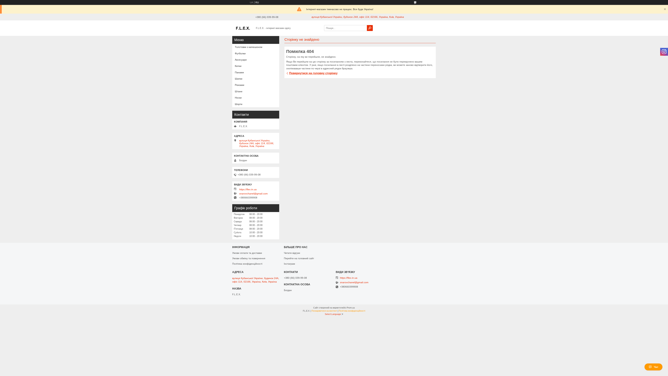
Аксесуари (241, 59)
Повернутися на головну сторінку (313, 73)
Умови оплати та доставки (247, 253)
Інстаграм (289, 263)
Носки (238, 97)
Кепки (238, 66)
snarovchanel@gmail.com (253, 193)
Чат (656, 367)
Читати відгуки (292, 253)
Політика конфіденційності (247, 263)
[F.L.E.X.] (243, 27)
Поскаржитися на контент (324, 311)
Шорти (238, 104)
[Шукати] (370, 28)
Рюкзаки (239, 85)
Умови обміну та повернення (248, 258)
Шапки (238, 78)
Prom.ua (351, 308)
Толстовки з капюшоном (248, 47)
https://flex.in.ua (248, 189)
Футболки (240, 53)
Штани (238, 91)
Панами (239, 72)
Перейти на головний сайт (299, 258)
